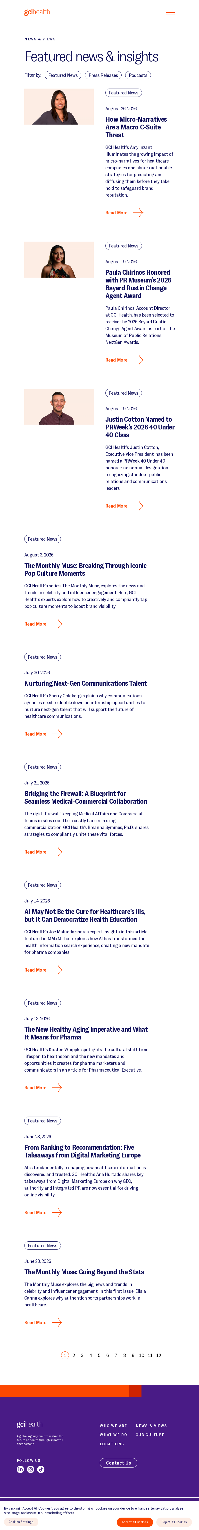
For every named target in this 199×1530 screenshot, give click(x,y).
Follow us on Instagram (30, 1469)
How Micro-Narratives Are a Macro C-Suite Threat (135, 127)
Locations (112, 1444)
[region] (99, 1515)
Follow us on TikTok (40, 1469)
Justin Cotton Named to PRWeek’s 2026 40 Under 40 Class (139, 427)
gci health (37, 12)
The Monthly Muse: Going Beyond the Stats (84, 1272)
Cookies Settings (21, 1522)
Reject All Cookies (174, 1522)
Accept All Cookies (135, 1522)
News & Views (151, 1426)
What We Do (113, 1435)
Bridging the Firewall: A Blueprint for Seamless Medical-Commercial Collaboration (85, 797)
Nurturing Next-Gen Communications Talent (85, 683)
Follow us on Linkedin (20, 1469)
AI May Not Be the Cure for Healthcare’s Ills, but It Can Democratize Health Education (84, 915)
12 (158, 1355)
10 (141, 1355)
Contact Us (118, 1463)
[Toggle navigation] (170, 12)
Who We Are (113, 1426)
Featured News (123, 92)
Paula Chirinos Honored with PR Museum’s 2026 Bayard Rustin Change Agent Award (138, 284)
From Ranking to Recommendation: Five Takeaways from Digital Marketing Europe (82, 1151)
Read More (116, 212)
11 (150, 1355)
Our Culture (150, 1435)
